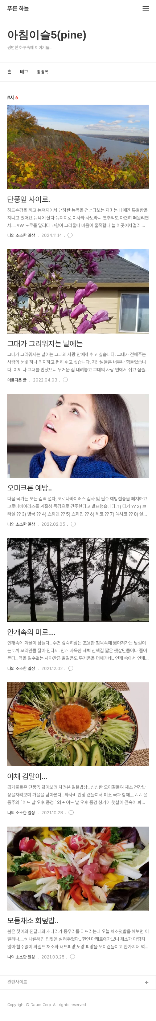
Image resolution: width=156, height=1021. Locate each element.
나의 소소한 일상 (21, 235)
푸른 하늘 (18, 8)
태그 (24, 71)
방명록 (43, 71)
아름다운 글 (16, 380)
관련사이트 (17, 982)
